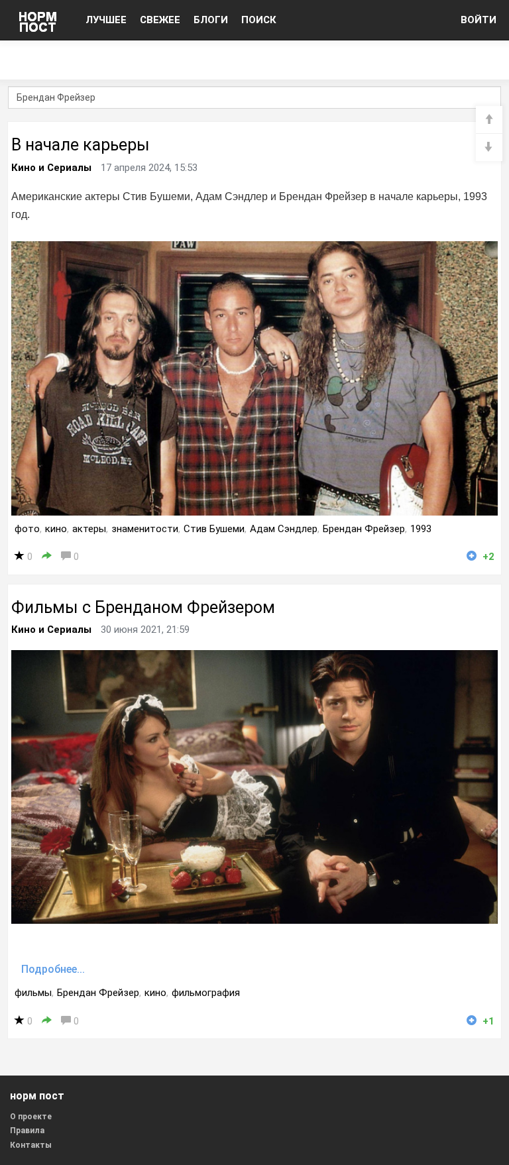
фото (27, 529)
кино (56, 529)
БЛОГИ (211, 20)
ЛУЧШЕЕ (106, 20)
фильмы (33, 993)
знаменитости (144, 529)
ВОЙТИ (478, 20)
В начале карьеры (80, 144)
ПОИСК (258, 20)
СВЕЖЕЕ (160, 20)
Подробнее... (53, 969)
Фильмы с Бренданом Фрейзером (143, 607)
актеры (89, 529)
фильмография (206, 993)
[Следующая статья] (489, 147)
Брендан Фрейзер (364, 529)
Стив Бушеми (214, 529)
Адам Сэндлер (283, 529)
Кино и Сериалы (51, 168)
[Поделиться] (47, 556)
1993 (420, 529)
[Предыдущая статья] (489, 120)
